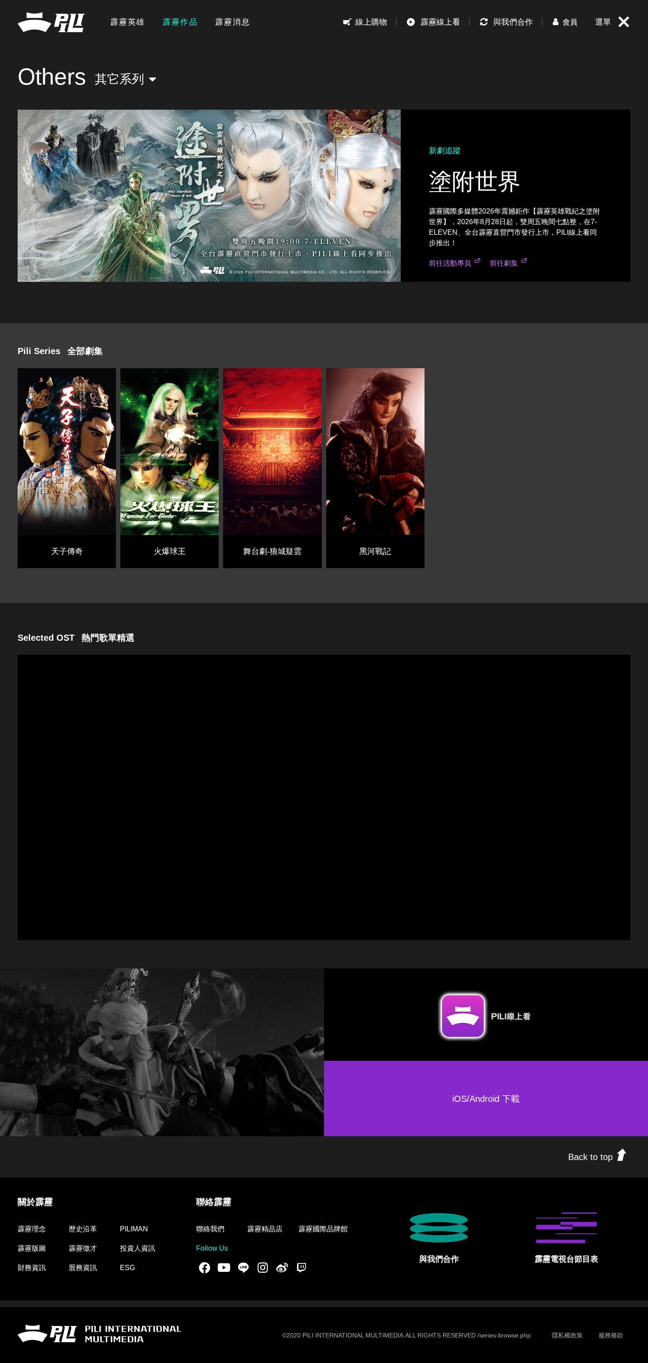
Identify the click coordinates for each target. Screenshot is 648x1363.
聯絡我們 (210, 1229)
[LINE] (243, 1267)
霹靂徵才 (83, 1248)
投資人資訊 (137, 1248)
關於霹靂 (35, 1202)
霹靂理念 (32, 1229)
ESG (127, 1267)
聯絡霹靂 (213, 1202)
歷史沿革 (83, 1229)
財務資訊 (32, 1267)
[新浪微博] (282, 1267)
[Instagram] (262, 1267)
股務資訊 (83, 1267)
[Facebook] (204, 1267)
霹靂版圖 (32, 1248)
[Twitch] (301, 1267)
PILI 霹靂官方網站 (51, 22)
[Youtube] (224, 1267)
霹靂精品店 (265, 1229)
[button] (565, 22)
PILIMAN (134, 1229)
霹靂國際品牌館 (323, 1229)
